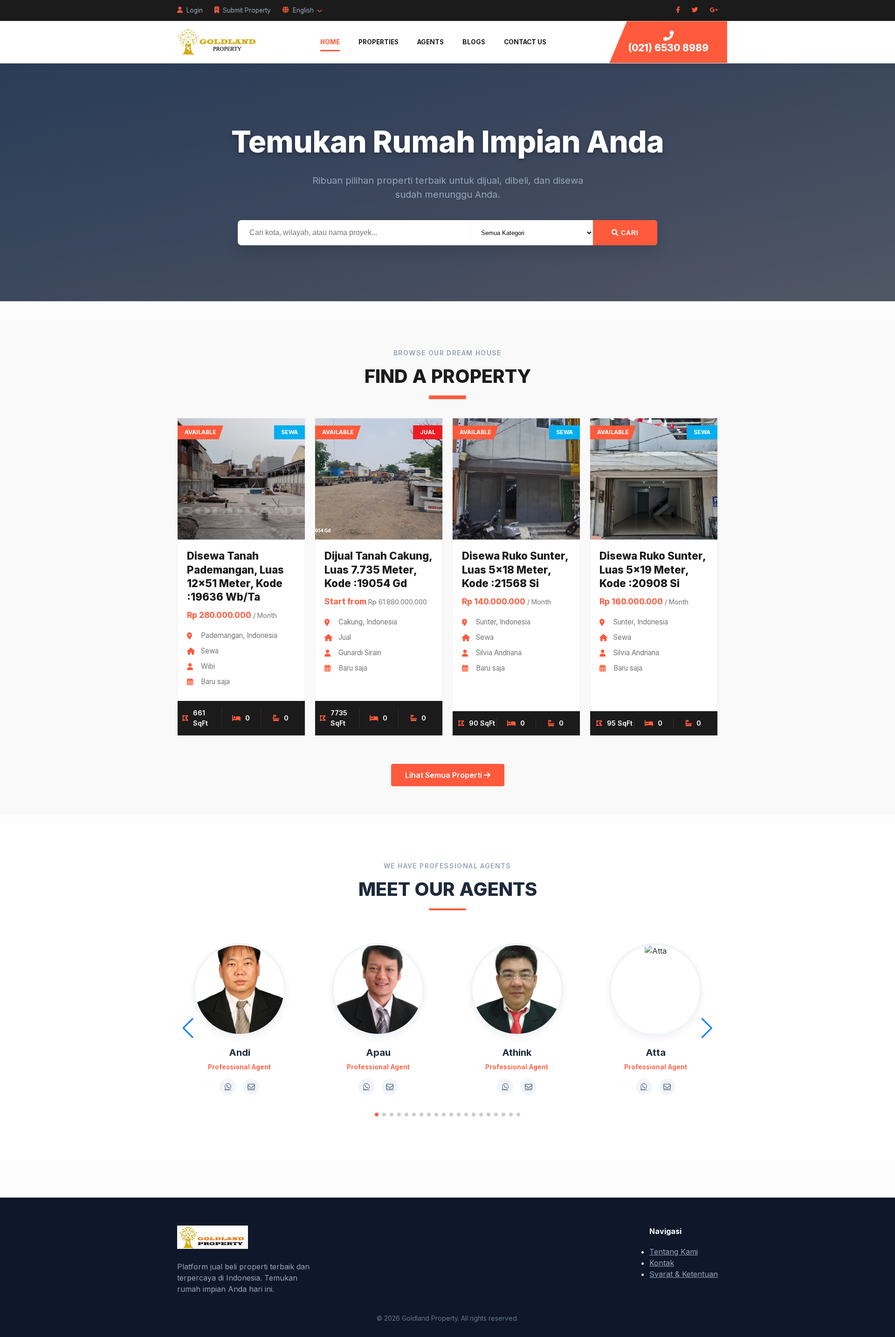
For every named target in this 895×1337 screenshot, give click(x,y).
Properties (378, 42)
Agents (430, 42)
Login (194, 10)
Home (330, 42)
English (303, 10)
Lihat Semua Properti (444, 775)
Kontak (661, 1263)
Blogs (473, 42)
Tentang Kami (673, 1251)
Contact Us (525, 42)
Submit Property (247, 10)
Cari (629, 232)
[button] (377, 1114)
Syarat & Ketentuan (683, 1274)
